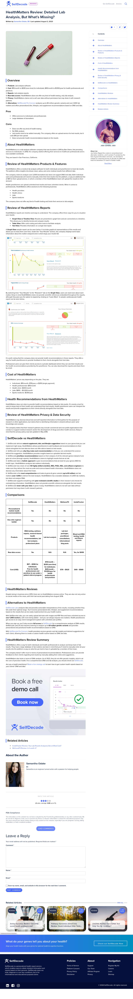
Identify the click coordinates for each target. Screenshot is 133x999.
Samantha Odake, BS (22, 21)
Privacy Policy (72, 971)
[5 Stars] (50, 801)
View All (120, 903)
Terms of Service (73, 966)
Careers (111, 969)
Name (8, 870)
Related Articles (103, 109)
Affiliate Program (94, 971)
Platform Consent (73, 969)
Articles (119, 4)
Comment (10, 845)
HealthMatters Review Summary (108, 104)
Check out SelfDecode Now (110, 944)
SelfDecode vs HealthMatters (107, 83)
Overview (101, 40)
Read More (108, 163)
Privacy (90, 974)
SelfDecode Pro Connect (27, 103)
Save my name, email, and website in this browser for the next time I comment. (37, 886)
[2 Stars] (44, 801)
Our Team (91, 969)
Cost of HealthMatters (105, 63)
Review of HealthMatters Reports (109, 58)
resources (33, 3)
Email (8, 878)
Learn (110, 971)
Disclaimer (71, 974)
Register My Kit (113, 966)
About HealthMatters (105, 45)
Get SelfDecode (108, 4)
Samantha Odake (36, 763)
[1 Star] (42, 801)
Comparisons (102, 88)
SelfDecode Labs (12, 608)
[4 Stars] (48, 801)
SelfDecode (47, 623)
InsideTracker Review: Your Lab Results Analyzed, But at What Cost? (36, 746)
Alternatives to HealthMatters (107, 98)
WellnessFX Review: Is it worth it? (24, 748)
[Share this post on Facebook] (120, 27)
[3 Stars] (46, 801)
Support (90, 966)
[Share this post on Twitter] (125, 27)
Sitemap (111, 974)
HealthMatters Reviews (105, 93)
